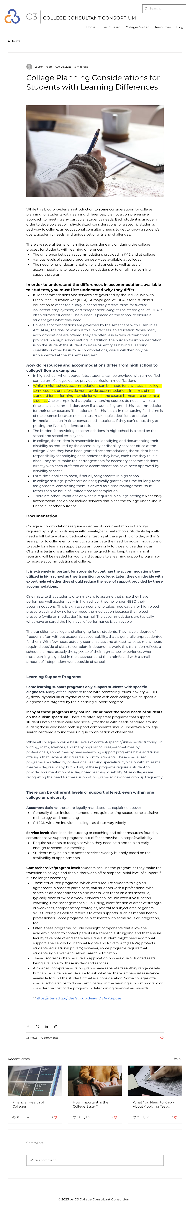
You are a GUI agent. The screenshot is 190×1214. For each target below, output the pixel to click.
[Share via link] (55, 1026)
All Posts (14, 41)
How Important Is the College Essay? (90, 1104)
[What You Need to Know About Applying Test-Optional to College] (155, 1081)
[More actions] (161, 66)
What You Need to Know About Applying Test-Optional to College (153, 1104)
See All (177, 1058)
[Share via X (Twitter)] (37, 1026)
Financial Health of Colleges (28, 1104)
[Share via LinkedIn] (46, 1026)
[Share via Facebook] (28, 1026)
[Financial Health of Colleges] (35, 1081)
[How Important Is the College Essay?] (95, 1081)
